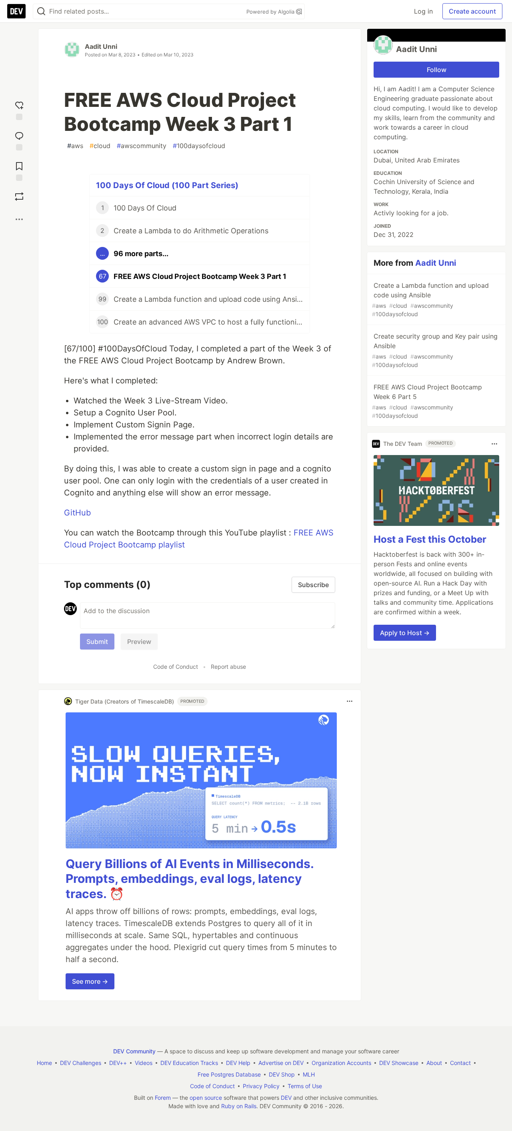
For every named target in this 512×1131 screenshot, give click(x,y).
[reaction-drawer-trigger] (19, 109)
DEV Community (134, 1051)
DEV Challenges (80, 1062)
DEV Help (238, 1062)
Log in (423, 11)
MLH (309, 1074)
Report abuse (228, 666)
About (434, 1062)
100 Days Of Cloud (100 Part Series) (167, 185)
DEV (286, 1097)
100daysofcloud (199, 146)
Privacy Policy (261, 1086)
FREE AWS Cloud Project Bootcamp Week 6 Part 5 (427, 401)
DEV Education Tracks (189, 1062)
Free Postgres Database (229, 1074)
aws (75, 146)
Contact (460, 1062)
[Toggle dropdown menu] (349, 701)
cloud (100, 146)
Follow (436, 70)
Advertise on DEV (281, 1062)
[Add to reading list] (19, 170)
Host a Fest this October (430, 539)
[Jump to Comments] (19, 139)
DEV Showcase (398, 1062)
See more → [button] (90, 981)
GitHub (77, 512)
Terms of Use (305, 1086)
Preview (139, 642)
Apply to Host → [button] (405, 633)
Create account (472, 11)
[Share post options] (19, 219)
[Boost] (19, 196)
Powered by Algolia (271, 11)
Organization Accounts (341, 1062)
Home (44, 1062)
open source (206, 1097)
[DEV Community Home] (16, 11)
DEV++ (118, 1062)
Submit (97, 642)
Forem (163, 1097)
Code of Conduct (175, 666)
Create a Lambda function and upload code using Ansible (430, 299)
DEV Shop (282, 1074)
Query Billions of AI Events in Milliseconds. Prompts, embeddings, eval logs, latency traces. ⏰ (190, 878)
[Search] (41, 11)
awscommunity (141, 146)
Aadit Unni (101, 46)
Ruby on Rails (238, 1106)
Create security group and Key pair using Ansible (435, 350)
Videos (143, 1062)
